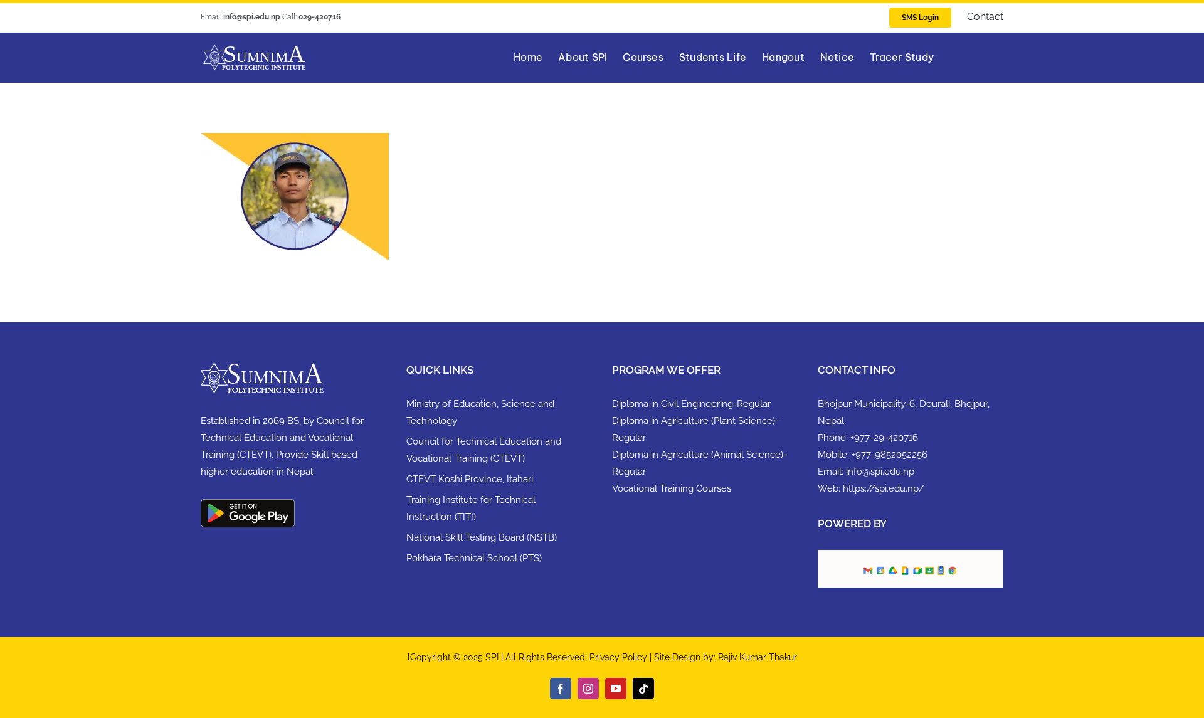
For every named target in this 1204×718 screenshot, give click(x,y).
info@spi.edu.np (880, 471)
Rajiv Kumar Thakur (757, 657)
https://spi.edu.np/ (883, 488)
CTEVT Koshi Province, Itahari (469, 479)
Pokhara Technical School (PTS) (474, 558)
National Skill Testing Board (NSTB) (481, 537)
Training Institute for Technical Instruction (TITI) (471, 508)
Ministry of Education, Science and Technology (480, 412)
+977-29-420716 (884, 437)
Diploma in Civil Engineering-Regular (691, 403)
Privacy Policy (619, 657)
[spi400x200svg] (254, 48)
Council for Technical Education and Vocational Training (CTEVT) (483, 450)
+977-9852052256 (889, 454)
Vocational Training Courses (671, 488)
